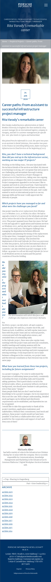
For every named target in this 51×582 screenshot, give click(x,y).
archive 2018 (7, 517)
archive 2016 (7, 524)
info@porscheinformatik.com (29, 556)
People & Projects (17, 41)
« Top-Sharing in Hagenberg (16, 479)
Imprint (19, 569)
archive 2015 (7, 528)
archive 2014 (7, 531)
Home (4, 41)
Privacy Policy (30, 569)
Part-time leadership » (37, 483)
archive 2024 (7, 495)
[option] (25, 19)
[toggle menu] (46, 5)
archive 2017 (7, 520)
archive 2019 (7, 513)
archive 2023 (7, 499)
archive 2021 (7, 506)
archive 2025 (7, 492)
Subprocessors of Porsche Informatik (25, 573)
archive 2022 (7, 503)
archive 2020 (7, 510)
